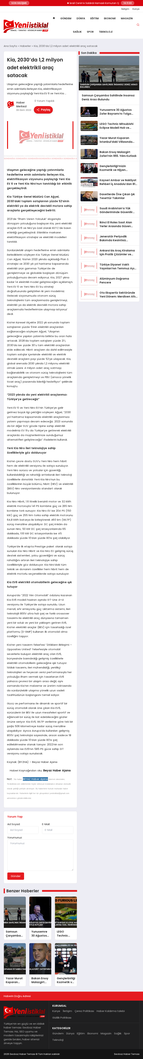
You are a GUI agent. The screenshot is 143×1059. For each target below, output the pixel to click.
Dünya (81, 18)
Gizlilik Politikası (61, 1017)
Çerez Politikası (84, 1011)
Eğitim (94, 18)
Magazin (127, 18)
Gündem (65, 18)
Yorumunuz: (14, 837)
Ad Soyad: (13, 824)
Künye (136, 9)
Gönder (16, 876)
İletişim (125, 9)
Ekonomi (110, 18)
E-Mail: (46, 824)
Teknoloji (105, 32)
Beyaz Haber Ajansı (57, 770)
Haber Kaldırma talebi (111, 1011)
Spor (90, 32)
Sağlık (77, 32)
